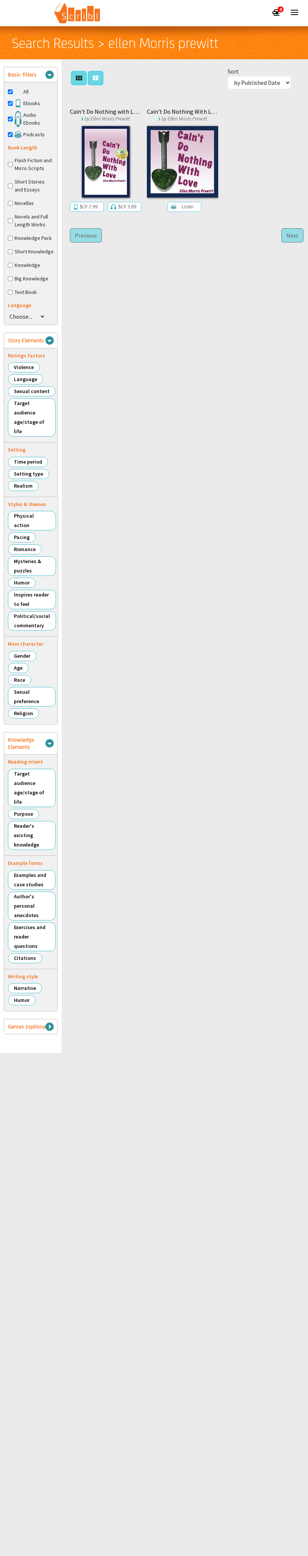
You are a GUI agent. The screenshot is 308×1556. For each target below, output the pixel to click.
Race (19, 679)
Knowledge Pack (33, 238)
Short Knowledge (34, 251)
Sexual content (32, 391)
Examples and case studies (30, 880)
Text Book (26, 292)
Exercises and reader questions (29, 936)
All (26, 91)
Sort (233, 71)
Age (18, 667)
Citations (25, 958)
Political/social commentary (32, 621)
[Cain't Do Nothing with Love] (105, 161)
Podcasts (34, 134)
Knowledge (27, 265)
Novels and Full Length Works (31, 220)
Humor (22, 582)
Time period (28, 461)
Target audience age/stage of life (29, 417)
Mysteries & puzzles (27, 566)
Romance (25, 549)
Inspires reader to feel (31, 599)
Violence (24, 367)
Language (25, 379)
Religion (23, 713)
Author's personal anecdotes (26, 906)
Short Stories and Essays (30, 185)
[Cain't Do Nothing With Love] (182, 161)
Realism (23, 485)
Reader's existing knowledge (26, 835)
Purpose (23, 813)
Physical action (24, 520)
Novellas (24, 203)
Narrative (25, 988)
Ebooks (31, 103)
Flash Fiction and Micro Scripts (33, 164)
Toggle (49, 75)
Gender (22, 655)
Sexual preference (26, 696)
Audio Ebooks (31, 118)
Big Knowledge (31, 278)
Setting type (28, 473)
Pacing (22, 537)
